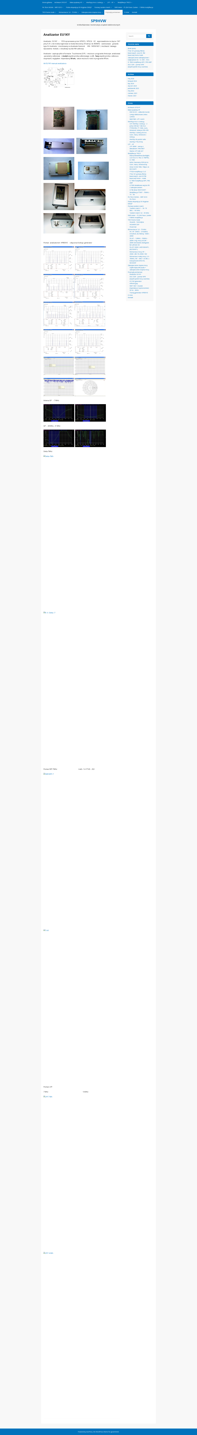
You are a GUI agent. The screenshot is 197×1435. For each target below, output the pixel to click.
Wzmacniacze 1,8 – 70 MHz (68, 12)
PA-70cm (133, 199)
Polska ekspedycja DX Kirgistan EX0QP (79, 7)
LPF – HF (110, 2)
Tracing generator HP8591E (139, 293)
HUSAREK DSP (134, 224)
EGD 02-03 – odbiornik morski (139, 112)
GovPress (89, 1432)
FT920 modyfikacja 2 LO (138, 172)
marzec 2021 (132, 96)
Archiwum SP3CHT (60, 2)
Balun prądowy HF (76, 2)
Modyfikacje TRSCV (124, 2)
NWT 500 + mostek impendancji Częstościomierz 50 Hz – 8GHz (139, 288)
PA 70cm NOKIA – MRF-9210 (52, 7)
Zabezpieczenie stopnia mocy (91, 12)
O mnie (126, 12)
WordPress (99, 1432)
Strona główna (47, 2)
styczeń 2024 (132, 86)
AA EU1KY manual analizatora (55, 63)
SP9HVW (98, 20)
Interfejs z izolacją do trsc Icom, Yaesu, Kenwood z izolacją (138, 135)
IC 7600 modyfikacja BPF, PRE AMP (140, 62)
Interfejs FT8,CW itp (136, 142)
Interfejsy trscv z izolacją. (94, 2)
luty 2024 (131, 83)
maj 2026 (131, 79)
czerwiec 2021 (132, 93)
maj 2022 (131, 91)
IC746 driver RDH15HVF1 (138, 190)
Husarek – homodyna (137, 222)
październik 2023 (133, 88)
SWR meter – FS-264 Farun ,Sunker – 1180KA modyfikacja (134, 7)
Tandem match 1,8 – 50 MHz (139, 213)
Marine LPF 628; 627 (136, 151)
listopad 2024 (132, 81)
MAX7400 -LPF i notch (137, 119)
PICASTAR (133, 227)
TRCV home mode (48, 12)
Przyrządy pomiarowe (112, 12)
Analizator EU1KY (135, 274)
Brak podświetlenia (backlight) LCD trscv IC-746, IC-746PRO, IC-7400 (139, 158)
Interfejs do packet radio (138, 139)
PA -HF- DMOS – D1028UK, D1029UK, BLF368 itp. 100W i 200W (139, 234)
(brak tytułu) (132, 48)
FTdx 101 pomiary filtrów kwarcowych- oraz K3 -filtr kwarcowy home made (136, 53)
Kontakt (134, 12)
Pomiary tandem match (102, 7)
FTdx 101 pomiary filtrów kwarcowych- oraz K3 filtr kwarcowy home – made (138, 176)
